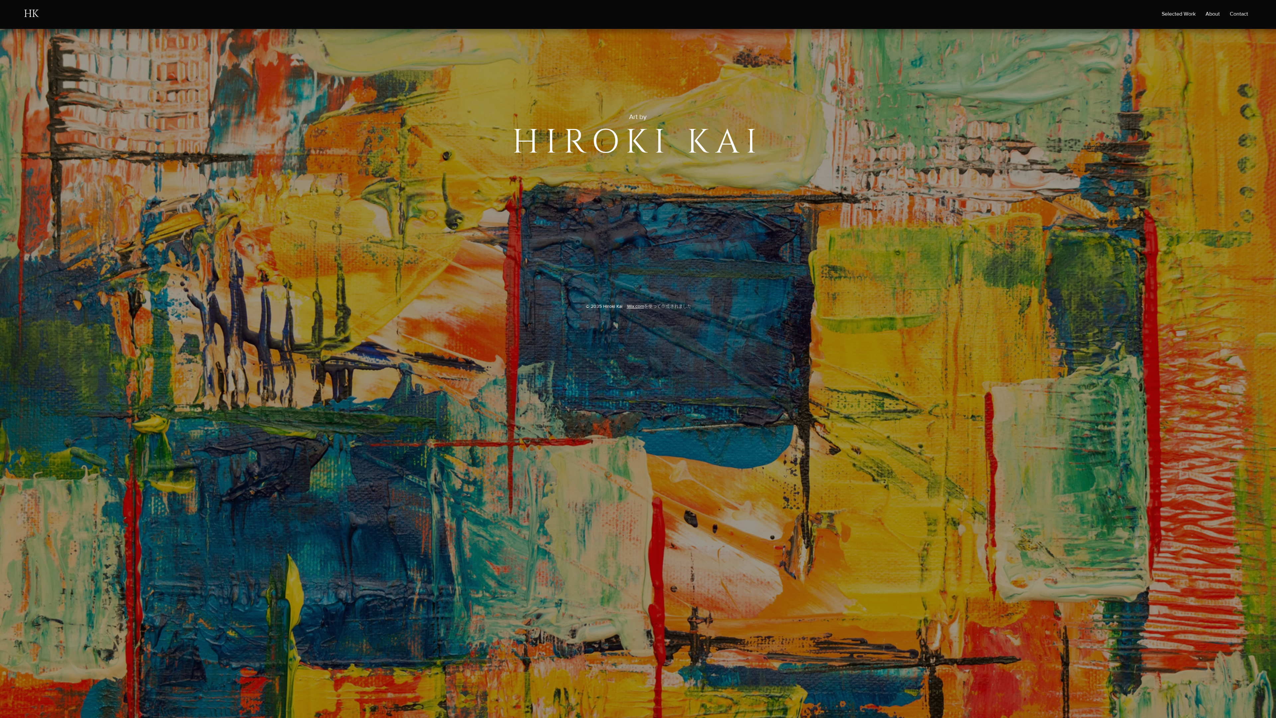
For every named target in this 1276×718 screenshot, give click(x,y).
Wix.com (635, 306)
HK (31, 14)
